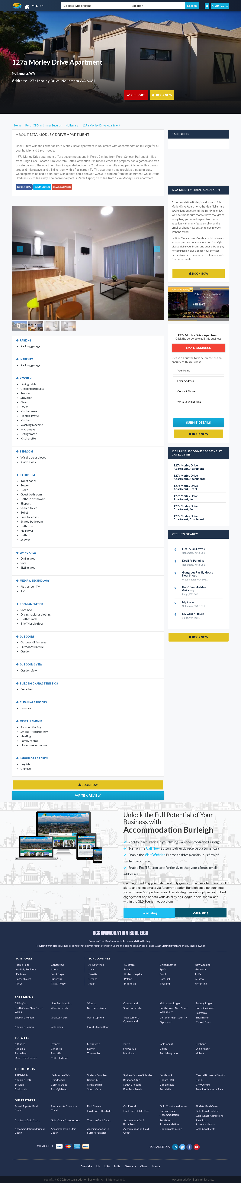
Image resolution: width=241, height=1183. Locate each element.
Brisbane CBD (131, 1079)
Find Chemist (95, 1106)
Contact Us (57, 964)
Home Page (23, 964)
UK (98, 1166)
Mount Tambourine (26, 1058)
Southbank (166, 1075)
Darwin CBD (94, 1079)
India (198, 974)
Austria (199, 978)
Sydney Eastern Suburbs (137, 1075)
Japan (91, 983)
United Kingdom (133, 974)
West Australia (60, 1008)
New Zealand (202, 964)
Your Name (183, 370)
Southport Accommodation (169, 1122)
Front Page (57, 974)
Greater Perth (59, 1017)
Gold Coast (166, 1043)
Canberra (56, 1048)
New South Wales (61, 1003)
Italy (91, 969)
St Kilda (19, 1084)
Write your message (189, 401)
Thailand (165, 983)
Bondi (199, 1079)
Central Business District (210, 1075)
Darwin (91, 1048)
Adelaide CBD (23, 1079)
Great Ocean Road (98, 1026)
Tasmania (201, 1012)
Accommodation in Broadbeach (134, 1122)
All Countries (96, 964)
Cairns (163, 1048)
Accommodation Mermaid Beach (30, 1130)
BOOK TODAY (24, 187)
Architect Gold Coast (27, 1120)
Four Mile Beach (132, 1089)
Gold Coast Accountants (65, 1120)
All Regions (21, 1003)
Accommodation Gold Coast (136, 1130)
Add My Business (26, 969)
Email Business (62, 187)
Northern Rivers (96, 1008)
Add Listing (200, 912)
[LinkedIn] (175, 1146)
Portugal (165, 978)
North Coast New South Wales (29, 1009)
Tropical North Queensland (131, 1019)
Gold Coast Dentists (99, 1111)
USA (107, 1166)
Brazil (163, 974)
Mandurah (129, 1053)
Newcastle (129, 1048)
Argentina (201, 983)
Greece (92, 978)
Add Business (220, 6)
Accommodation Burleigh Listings (193, 1179)
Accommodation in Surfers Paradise (98, 1130)
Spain (163, 969)
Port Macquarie (169, 1053)
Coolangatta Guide (171, 1128)
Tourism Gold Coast (99, 1120)
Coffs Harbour (59, 1058)
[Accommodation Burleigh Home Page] (207, 6)
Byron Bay (21, 1053)
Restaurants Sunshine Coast (64, 1108)
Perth (126, 1043)
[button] (23, 263)
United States (168, 964)
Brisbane (201, 1043)
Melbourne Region (170, 1003)
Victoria (91, 1003)
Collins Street (59, 1084)
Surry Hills (165, 1089)
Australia (129, 964)
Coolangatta (167, 1084)
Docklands (21, 1089)
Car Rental (129, 1106)
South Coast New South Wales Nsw (174, 1009)
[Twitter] (182, 1146)
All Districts (21, 1075)
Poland (128, 978)
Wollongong (203, 1048)
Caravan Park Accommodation (169, 1112)
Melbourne (93, 1043)
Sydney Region (204, 1003)
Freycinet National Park (209, 1089)
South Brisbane (132, 1084)
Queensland (130, 1003)
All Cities (20, 1043)
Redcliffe (56, 1053)
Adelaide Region (24, 1026)
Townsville (93, 1053)
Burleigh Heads (60, 1089)
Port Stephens (95, 1017)
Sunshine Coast (205, 1008)
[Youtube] (197, 1146)
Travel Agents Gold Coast (26, 1108)
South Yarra (94, 1089)
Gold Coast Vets (205, 1128)
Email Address (185, 380)
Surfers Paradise (97, 1075)
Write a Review (88, 795)
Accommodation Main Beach (63, 1130)
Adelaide (20, 1048)
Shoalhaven (202, 1017)
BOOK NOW (164, 95)
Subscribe (57, 978)
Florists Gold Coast (207, 1106)
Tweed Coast (204, 1022)
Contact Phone (186, 391)
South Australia (132, 1008)
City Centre (203, 1084)
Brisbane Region (24, 1017)
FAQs (19, 983)
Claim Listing (42, 187)
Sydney (55, 1043)
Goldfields (57, 1026)
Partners (21, 974)
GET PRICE (138, 95)
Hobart (200, 1053)
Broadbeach (58, 1079)
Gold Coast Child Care (136, 1111)
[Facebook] (189, 1146)
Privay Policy (58, 983)
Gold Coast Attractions (209, 1115)
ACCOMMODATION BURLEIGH (120, 933)
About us (56, 969)
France (128, 969)
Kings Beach (94, 1084)
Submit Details (198, 422)
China (143, 1166)
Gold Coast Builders (207, 1111)
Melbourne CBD (60, 1075)
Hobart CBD (167, 1079)
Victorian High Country (173, 1017)
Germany (200, 969)
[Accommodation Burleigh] (33, 7)
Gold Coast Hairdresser (173, 1106)
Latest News (23, 978)
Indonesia (130, 983)
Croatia (92, 974)
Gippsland (166, 1022)
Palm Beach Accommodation (205, 1122)
